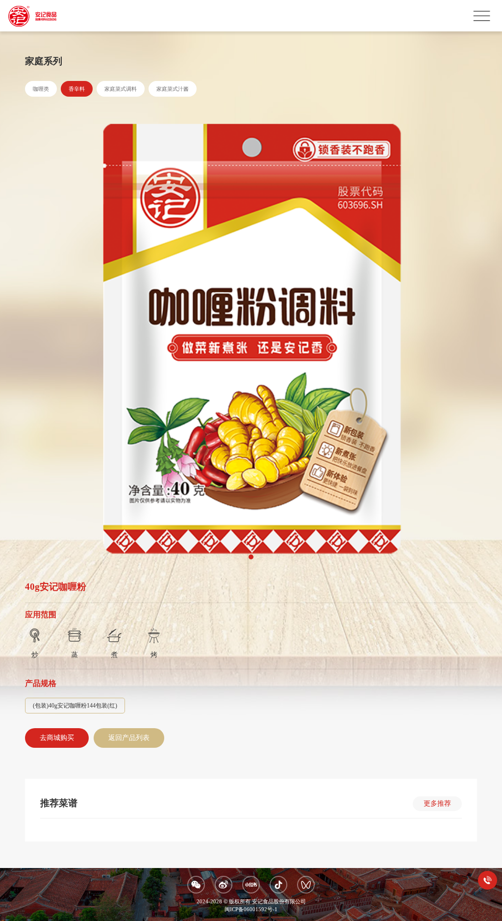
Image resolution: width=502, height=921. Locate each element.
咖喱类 (41, 89)
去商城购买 (57, 737)
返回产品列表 (129, 737)
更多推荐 (437, 803)
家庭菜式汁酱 (172, 89)
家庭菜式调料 (120, 89)
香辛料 (77, 89)
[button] (251, 556)
